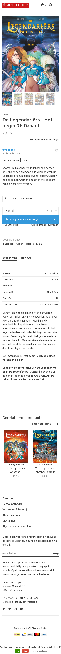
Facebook (8, 244)
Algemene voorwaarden (16, 526)
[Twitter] (9, 609)
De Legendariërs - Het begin (44, 139)
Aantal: (10, 210)
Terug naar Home (40, 424)
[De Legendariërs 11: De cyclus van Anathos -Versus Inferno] (45, 446)
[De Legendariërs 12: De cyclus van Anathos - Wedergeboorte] (16, 446)
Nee (25, 651)
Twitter (19, 244)
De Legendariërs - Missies (23, 372)
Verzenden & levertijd (15, 509)
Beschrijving (9, 258)
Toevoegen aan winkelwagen (23, 219)
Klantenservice (11, 515)
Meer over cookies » (38, 651)
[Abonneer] (55, 553)
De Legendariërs (46, 368)
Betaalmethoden (12, 504)
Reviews (26, 258)
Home (5, 114)
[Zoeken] (51, 5)
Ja (18, 651)
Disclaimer (8, 521)
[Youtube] (21, 609)
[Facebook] (3, 609)
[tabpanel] (30, 54)
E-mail (39, 244)
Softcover (10, 198)
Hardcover (26, 198)
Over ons (7, 498)
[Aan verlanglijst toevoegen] (56, 150)
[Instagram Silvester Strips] (15, 609)
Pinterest (30, 244)
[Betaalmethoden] (17, 635)
